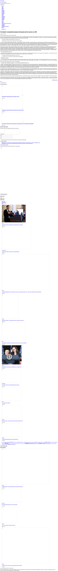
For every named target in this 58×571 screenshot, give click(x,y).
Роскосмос (37, 443)
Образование (3, 16)
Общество (3, 17)
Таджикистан (52, 443)
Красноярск (43, 442)
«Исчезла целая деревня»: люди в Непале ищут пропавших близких (10, 251)
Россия (4, 82)
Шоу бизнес (3, 24)
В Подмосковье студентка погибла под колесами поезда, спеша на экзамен (13, 110)
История (3, 10)
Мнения (3, 14)
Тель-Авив (55, 443)
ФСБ (10, 444)
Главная (3, 6)
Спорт (2, 20)
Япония (14, 444)
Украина (9, 444)
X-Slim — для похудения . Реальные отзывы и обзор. (8, 525)
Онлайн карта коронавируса (5, 26)
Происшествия (6, 23)
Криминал (3, 11)
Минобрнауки (3, 443)
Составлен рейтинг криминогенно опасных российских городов (10, 439)
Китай (36, 442)
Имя (1, 135)
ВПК (2, 9)
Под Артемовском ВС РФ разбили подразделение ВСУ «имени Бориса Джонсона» (12, 486)
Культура (3, 12)
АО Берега (3, 442)
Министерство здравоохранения (53, 442)
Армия (3, 7)
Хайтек (3, 22)
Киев (34, 442)
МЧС (49, 442)
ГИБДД (18, 442)
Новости (3, 290)
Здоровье (3, 13)
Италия (28, 442)
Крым (44, 442)
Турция (3, 444)
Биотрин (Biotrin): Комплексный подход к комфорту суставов (10, 96)
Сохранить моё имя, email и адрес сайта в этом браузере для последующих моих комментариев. (13, 139)
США (44, 443)
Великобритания (11, 442)
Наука (2, 15)
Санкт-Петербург (47, 443)
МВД (2, 82)
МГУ (47, 442)
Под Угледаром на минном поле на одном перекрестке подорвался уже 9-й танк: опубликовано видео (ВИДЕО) (17, 123)
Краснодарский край (39, 442)
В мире (3, 8)
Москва (6, 443)
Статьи (3, 21)
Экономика (3, 25)
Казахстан (31, 442)
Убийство (4, 444)
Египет (22, 442)
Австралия (5, 442)
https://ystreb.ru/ (18, 146)
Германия (20, 442)
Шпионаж (3, 365)
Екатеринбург (24, 442)
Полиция (27, 443)
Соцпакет (3, 19)
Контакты (3, 27)
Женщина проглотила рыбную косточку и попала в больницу (9, 504)
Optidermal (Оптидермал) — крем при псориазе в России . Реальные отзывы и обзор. (13, 320)
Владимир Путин (15, 442)
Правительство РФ (32, 443)
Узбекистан (6, 444)
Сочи (50, 443)
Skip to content (2, 0)
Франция (12, 444)
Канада (33, 442)
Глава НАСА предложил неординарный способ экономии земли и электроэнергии (12, 224)
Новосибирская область (12, 443)
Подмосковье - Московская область (21, 443)
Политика (3, 18)
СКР (5, 82)
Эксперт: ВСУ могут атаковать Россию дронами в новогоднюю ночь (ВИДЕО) (12, 565)
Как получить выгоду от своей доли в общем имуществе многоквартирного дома (12, 420)
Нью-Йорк (16, 443)
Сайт (0, 138)
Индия (27, 442)
